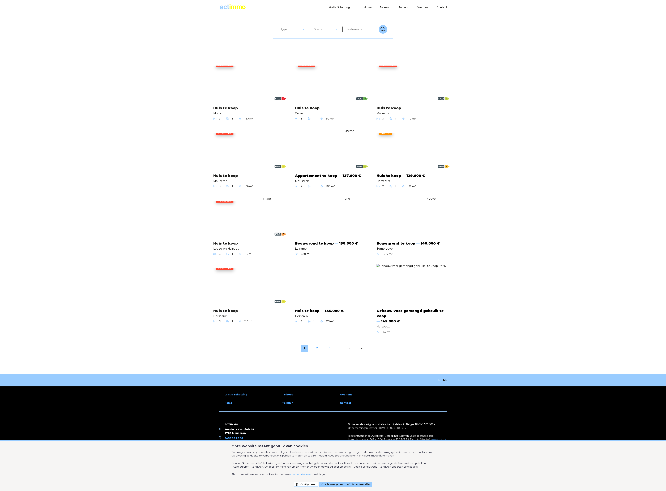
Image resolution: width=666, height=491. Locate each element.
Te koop (385, 7)
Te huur (403, 7)
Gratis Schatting (339, 7)
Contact (442, 7)
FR (438, 380)
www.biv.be (439, 439)
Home (368, 7)
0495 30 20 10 (233, 438)
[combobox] (292, 29)
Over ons (422, 7)
